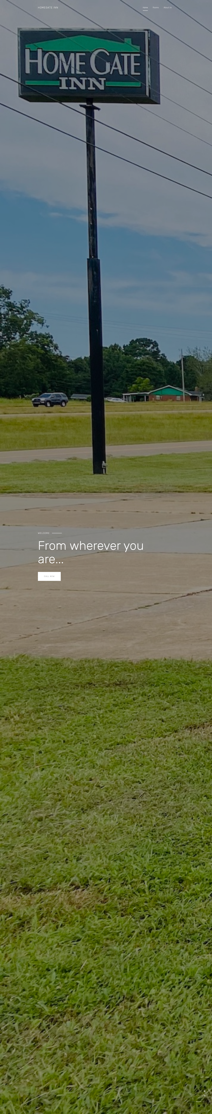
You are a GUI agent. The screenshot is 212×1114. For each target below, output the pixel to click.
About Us (168, 7)
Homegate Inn (48, 7)
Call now (49, 576)
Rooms (156, 7)
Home (145, 7)
